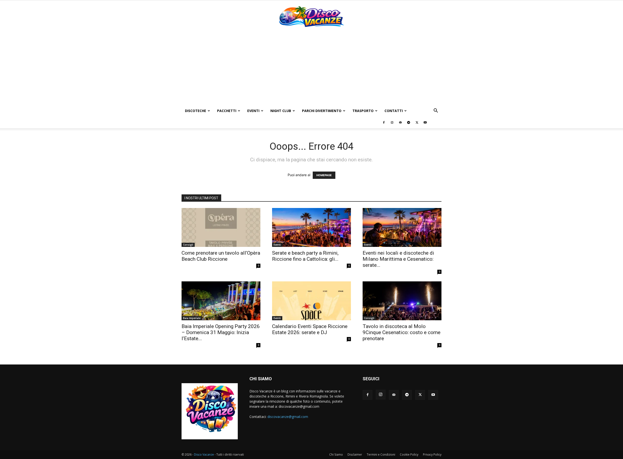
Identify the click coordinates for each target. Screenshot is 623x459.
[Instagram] (392, 122)
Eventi (253, 110)
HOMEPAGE (324, 175)
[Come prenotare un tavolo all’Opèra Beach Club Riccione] (221, 227)
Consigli (188, 244)
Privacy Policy (432, 454)
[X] (417, 122)
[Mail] (400, 122)
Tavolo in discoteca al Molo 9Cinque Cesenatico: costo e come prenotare (401, 332)
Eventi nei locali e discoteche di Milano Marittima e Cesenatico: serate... (398, 259)
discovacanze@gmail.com (287, 416)
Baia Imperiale (192, 318)
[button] (435, 111)
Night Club (280, 110)
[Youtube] (425, 122)
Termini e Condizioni (381, 454)
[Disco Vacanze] (311, 16)
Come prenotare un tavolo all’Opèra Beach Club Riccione (221, 256)
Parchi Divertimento (321, 110)
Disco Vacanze (204, 454)
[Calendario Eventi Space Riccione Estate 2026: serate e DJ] (311, 300)
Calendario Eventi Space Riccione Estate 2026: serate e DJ (310, 329)
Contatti (394, 110)
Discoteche (195, 110)
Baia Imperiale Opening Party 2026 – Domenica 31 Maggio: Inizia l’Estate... (221, 332)
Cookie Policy (409, 454)
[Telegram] (408, 122)
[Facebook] (383, 122)
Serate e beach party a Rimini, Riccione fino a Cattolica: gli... (305, 256)
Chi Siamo (336, 454)
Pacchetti (226, 110)
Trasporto (363, 110)
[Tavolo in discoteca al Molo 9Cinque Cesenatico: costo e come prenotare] (402, 300)
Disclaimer (355, 454)
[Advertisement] (311, 69)
